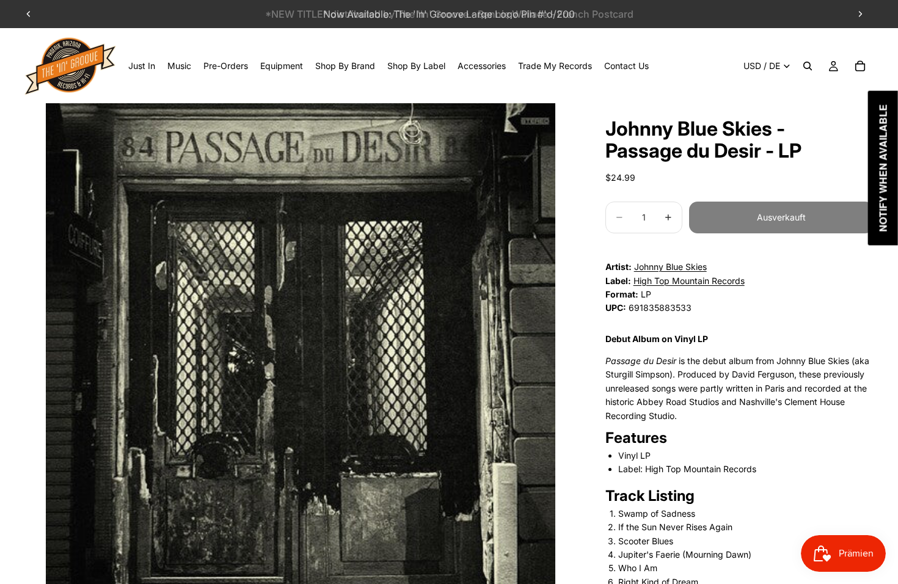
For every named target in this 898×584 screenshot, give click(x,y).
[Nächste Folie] (860, 14)
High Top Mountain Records (689, 281)
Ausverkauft (781, 217)
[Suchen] (807, 66)
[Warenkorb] (860, 66)
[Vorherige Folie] (28, 14)
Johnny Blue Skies (670, 266)
